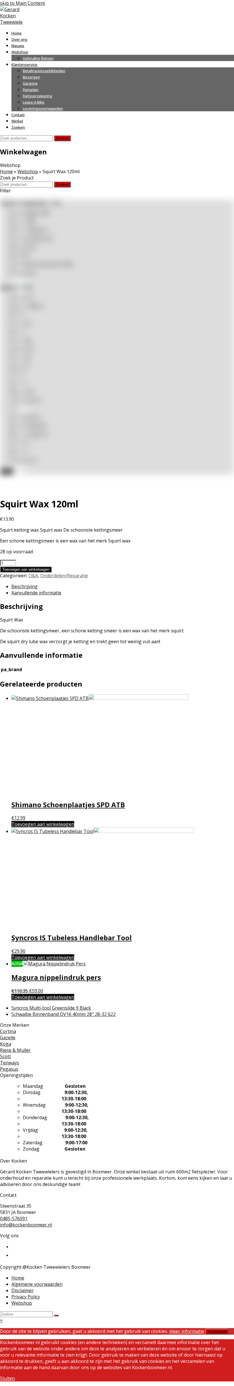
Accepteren (216, 1331)
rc (14, 409)
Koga (19, 366)
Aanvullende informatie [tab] (36, 593)
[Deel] (202, 6)
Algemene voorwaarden (36, 1284)
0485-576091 (13, 1218)
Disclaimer (22, 1290)
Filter (6, 471)
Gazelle (21, 349)
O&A (19, 256)
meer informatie (186, 1331)
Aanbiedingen (29, 213)
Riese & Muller (27, 426)
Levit (17, 375)
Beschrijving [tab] (24, 586)
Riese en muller (28, 434)
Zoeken (62, 138)
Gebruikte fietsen (30, 238)
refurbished (25, 417)
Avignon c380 (26, 306)
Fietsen (22, 221)
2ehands (21, 297)
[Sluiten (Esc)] (215, 6)
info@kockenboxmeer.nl (26, 1225)
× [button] (1, 1320)
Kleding (22, 247)
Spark (18, 452)
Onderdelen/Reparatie (64, 575)
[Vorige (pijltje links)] (10, 693)
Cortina (20, 323)
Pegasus (21, 392)
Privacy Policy (25, 1297)
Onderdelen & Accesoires (41, 264)
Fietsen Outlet (28, 230)
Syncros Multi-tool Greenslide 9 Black (51, 1008)
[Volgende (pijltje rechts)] (224, 693)
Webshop (27, 171)
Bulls (17, 315)
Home (6, 171)
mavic (18, 383)
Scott (19, 443)
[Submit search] (56, 1315)
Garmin (20, 340)
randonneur (25, 400)
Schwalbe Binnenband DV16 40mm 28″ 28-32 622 (63, 1014)
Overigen (22, 273)
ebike (18, 332)
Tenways (23, 460)
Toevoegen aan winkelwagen (25, 569)
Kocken (20, 357)
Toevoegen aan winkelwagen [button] (42, 824)
